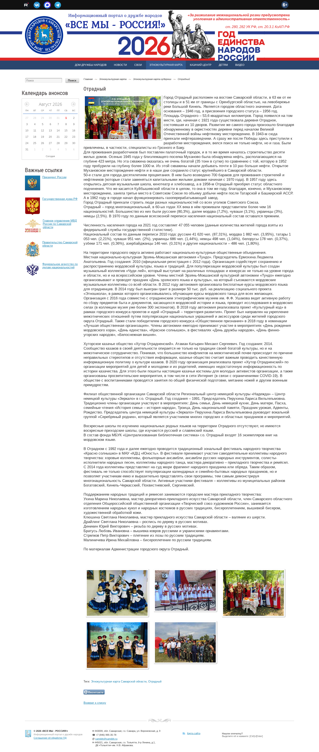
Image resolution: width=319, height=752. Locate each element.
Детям (223, 64)
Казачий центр (200, 64)
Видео (239, 64)
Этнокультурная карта (166, 64)
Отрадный (154, 681)
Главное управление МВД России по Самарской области (60, 224)
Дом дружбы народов (91, 64)
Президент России (54, 177)
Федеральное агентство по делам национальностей (60, 265)
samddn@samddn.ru (106, 738)
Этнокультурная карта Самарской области (118, 681)
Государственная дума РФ (59, 199)
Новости (120, 64)
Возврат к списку (95, 702)
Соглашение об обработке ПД (50, 738)
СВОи (138, 64)
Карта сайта (193, 733)
